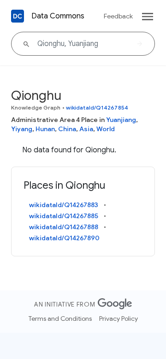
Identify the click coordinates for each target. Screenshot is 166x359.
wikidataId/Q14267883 (63, 205)
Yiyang (21, 129)
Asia (86, 129)
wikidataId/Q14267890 (64, 238)
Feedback (118, 16)
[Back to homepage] (17, 16)
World (105, 129)
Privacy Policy (118, 318)
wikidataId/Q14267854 (97, 107)
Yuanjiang (121, 120)
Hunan (45, 129)
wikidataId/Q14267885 (63, 216)
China (67, 129)
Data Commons (57, 16)
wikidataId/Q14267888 (63, 227)
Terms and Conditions (60, 318)
